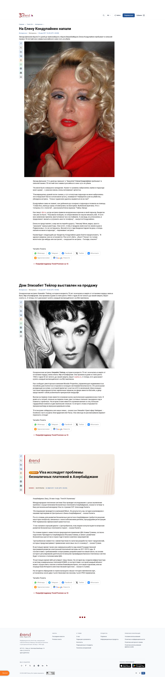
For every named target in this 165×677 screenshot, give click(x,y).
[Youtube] (34, 665)
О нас (78, 636)
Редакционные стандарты (84, 645)
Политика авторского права (134, 642)
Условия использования (132, 636)
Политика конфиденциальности (135, 639)
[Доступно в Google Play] (138, 666)
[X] (30, 665)
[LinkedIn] (42, 665)
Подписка (104, 636)
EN (136, 673)
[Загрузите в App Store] (125, 666)
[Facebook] (26, 665)
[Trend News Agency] (25, 635)
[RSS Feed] (47, 665)
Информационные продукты (109, 639)
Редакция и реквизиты (83, 639)
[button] (21, 43)
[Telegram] (38, 665)
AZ (140, 673)
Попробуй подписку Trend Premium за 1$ (51, 264)
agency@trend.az (24, 652)
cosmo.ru (77, 377)
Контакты (79, 642)
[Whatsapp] (21, 665)
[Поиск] (104, 15)
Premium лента (56, 639)
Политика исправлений (83, 648)
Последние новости (58, 636)
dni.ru (44, 212)
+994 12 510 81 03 (25, 650)
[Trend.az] (26, 15)
